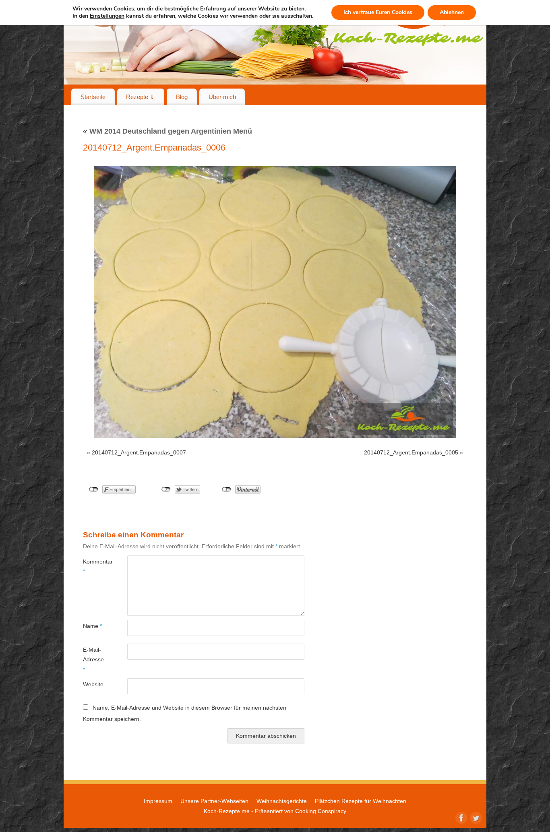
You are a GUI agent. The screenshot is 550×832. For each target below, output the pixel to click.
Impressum (158, 801)
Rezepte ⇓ (140, 96)
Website (93, 684)
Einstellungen (107, 16)
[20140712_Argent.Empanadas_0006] (275, 302)
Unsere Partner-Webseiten (214, 801)
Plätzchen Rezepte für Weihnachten (360, 801)
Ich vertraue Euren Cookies (377, 12)
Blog (182, 96)
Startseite (93, 96)
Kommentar (94, 566)
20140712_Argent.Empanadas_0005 (411, 452)
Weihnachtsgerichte (281, 801)
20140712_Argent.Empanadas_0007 (139, 452)
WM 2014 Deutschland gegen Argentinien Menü (167, 131)
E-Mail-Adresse (93, 659)
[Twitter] (475, 817)
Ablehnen (452, 12)
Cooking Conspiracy (320, 811)
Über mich (222, 96)
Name (92, 626)
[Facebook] (460, 817)
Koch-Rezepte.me (227, 811)
